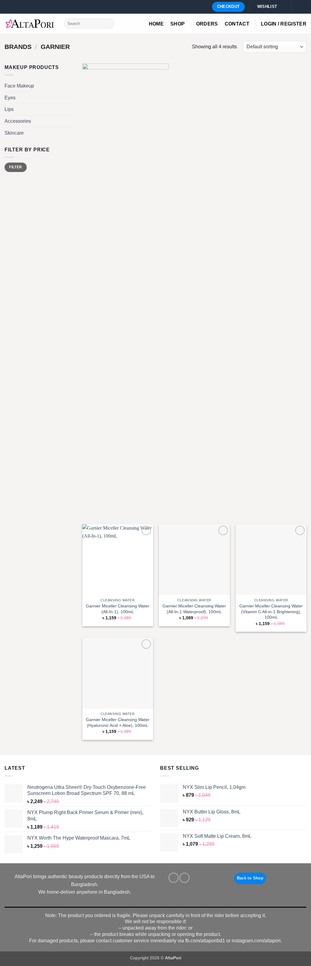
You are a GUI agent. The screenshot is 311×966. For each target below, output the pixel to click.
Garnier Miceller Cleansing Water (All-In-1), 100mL (117, 608)
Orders (207, 23)
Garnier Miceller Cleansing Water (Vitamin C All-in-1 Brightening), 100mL (271, 611)
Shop (177, 23)
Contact (237, 23)
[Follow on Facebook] (174, 878)
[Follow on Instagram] (184, 878)
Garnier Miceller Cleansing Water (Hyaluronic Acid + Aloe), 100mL (117, 722)
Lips (9, 109)
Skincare (14, 132)
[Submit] (109, 24)
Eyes (10, 97)
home (156, 23)
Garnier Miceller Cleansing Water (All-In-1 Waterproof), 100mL (194, 608)
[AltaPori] (30, 23)
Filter (15, 167)
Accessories (18, 121)
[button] (301, 7)
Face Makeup (19, 85)
